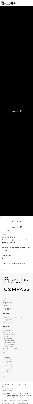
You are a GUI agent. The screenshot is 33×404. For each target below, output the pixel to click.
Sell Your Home (7, 361)
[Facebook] (3, 309)
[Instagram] (5, 309)
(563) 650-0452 (7, 303)
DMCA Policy (10, 397)
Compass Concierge (9, 363)
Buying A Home (7, 365)
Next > (2, 272)
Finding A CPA (7, 369)
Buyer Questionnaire (9, 342)
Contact (5, 377)
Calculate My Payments (10, 348)
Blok (22, 397)
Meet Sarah (6, 357)
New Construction (8, 332)
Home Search (7, 330)
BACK (1, 217)
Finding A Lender (8, 346)
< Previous (3, 270)
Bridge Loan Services (9, 367)
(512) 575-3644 (7, 322)
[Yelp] (10, 309)
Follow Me (6, 373)
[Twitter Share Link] (7, 235)
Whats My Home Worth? (10, 340)
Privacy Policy (26, 395)
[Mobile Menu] (29, 3)
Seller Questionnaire (9, 344)
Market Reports (7, 338)
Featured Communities (9, 334)
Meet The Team (7, 359)
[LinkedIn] (8, 309)
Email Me (5, 305)
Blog (4, 375)
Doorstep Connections (9, 371)
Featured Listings (8, 336)
